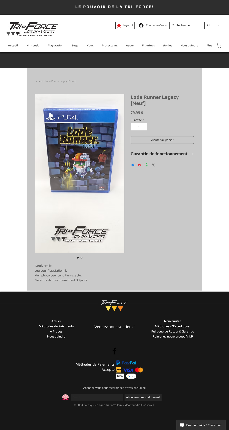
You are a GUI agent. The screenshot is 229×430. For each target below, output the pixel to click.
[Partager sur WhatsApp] (146, 165)
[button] (219, 45)
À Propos (56, 331)
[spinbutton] (139, 126)
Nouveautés (172, 321)
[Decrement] (133, 126)
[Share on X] (153, 165)
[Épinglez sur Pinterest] (140, 165)
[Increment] (144, 126)
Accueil (39, 81)
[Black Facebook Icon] (114, 351)
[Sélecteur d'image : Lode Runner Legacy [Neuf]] (78, 257)
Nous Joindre (56, 336)
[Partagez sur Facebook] (133, 165)
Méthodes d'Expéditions (172, 326)
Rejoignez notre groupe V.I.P (173, 336)
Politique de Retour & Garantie (172, 331)
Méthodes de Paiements (56, 326)
